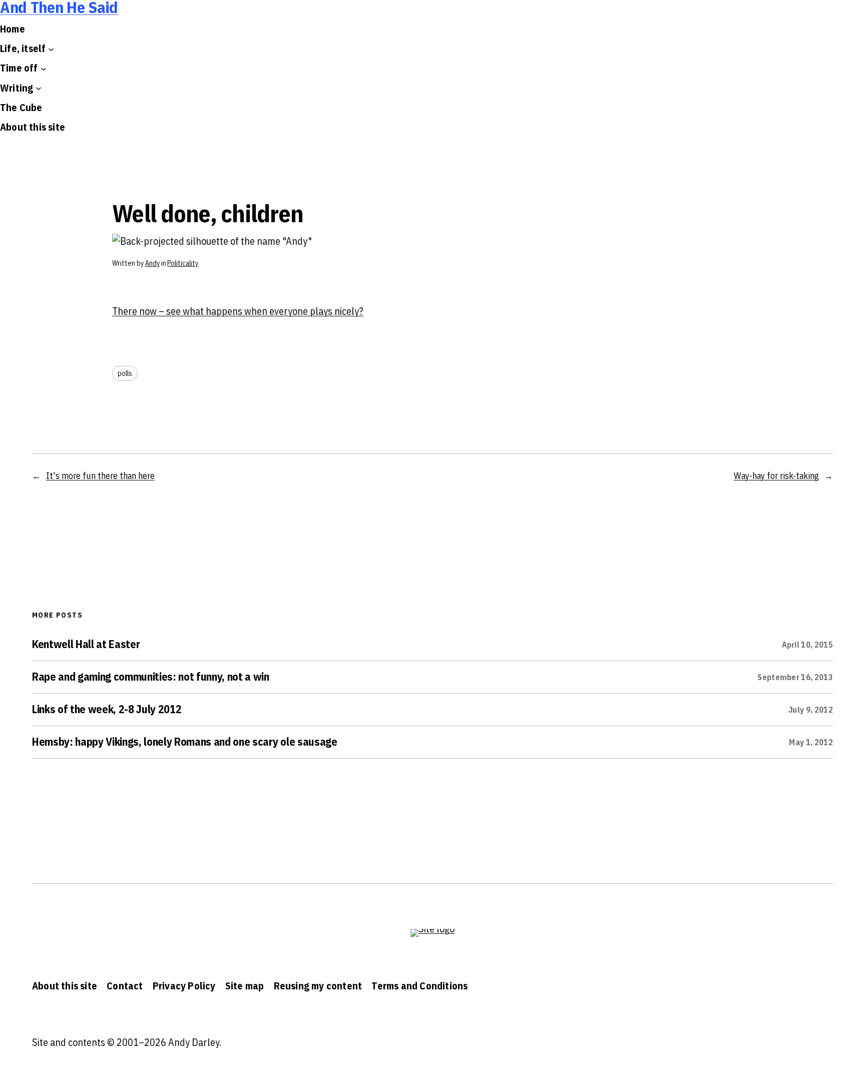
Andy (152, 263)
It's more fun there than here (100, 475)
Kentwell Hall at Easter (86, 644)
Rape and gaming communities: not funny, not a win (150, 677)
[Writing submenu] (39, 88)
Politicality (182, 263)
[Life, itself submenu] (51, 49)
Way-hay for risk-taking (776, 475)
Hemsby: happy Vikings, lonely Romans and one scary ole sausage (184, 742)
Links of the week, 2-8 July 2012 (106, 709)
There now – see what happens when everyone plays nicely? (237, 311)
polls (125, 373)
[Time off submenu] (44, 68)
